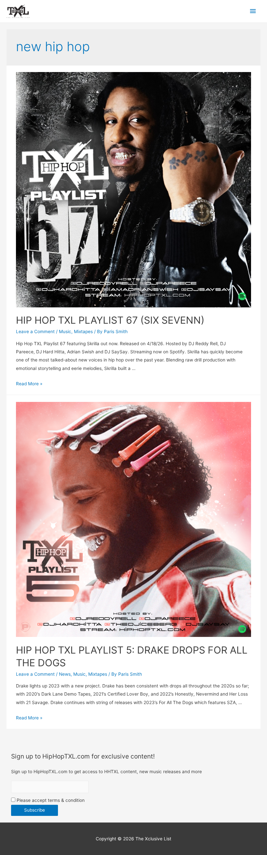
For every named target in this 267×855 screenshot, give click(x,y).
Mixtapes (83, 331)
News (65, 674)
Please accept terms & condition (50, 800)
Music (65, 331)
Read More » (29, 383)
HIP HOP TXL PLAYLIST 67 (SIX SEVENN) (110, 320)
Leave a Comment (35, 331)
